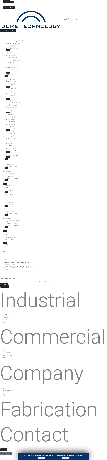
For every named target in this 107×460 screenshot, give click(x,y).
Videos (7, 182)
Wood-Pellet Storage (13, 97)
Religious (9, 201)
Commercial (5, 185)
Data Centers (10, 204)
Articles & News (9, 239)
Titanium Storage (12, 150)
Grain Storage (12, 121)
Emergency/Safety (11, 199)
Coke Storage (12, 91)
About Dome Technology (12, 178)
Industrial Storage (8, 259)
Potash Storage (12, 107)
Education (9, 197)
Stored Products (9, 78)
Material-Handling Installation (15, 60)
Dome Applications (10, 194)
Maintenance (10, 74)
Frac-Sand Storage (13, 93)
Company (5, 232)
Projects (7, 169)
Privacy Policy (41, 458)
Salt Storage (11, 148)
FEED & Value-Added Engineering (16, 40)
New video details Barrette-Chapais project (16, 262)
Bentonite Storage (13, 135)
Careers (7, 241)
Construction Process (12, 166)
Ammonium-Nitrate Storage (15, 102)
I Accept (65, 458)
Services (8, 36)
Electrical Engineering (13, 48)
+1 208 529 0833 (3, 451)
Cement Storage (12, 81)
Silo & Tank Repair (13, 70)
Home (4, 33)
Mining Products (10, 131)
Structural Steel (12, 67)
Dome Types (10, 162)
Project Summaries (11, 175)
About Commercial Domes (13, 220)
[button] (7, 35)
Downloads (8, 171)
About (7, 234)
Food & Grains (10, 114)
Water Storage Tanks (13, 155)
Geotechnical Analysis (13, 41)
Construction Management (14, 53)
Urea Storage (12, 110)
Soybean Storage (12, 124)
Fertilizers (9, 100)
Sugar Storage (12, 126)
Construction (10, 52)
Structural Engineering (13, 45)
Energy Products (10, 88)
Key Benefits (10, 164)
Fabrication (11, 62)
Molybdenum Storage (13, 146)
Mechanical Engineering (14, 46)
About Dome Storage (12, 173)
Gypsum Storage (12, 104)
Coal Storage (11, 90)
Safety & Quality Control (11, 237)
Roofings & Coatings (13, 65)
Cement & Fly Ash (11, 79)
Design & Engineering (11, 189)
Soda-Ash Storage (13, 109)
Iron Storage (11, 143)
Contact (5, 246)
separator (5, 248)
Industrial (5, 35)
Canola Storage (12, 117)
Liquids (8, 153)
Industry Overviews (11, 176)
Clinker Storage (12, 83)
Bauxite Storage (12, 133)
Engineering (9, 38)
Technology (8, 161)
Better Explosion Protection (15, 64)
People (7, 236)
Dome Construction (13, 57)
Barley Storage (12, 116)
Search (6, 1)
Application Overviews (12, 223)
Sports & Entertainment (12, 202)
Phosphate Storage (13, 105)
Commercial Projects (10, 216)
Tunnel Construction (13, 59)
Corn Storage (12, 119)
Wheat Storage (12, 128)
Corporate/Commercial (12, 196)
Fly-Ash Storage (12, 84)
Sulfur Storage (12, 95)
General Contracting (13, 55)
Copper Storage (12, 138)
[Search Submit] (5, 7)
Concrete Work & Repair (14, 69)
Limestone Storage (13, 145)
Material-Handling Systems (14, 43)
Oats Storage (12, 122)
